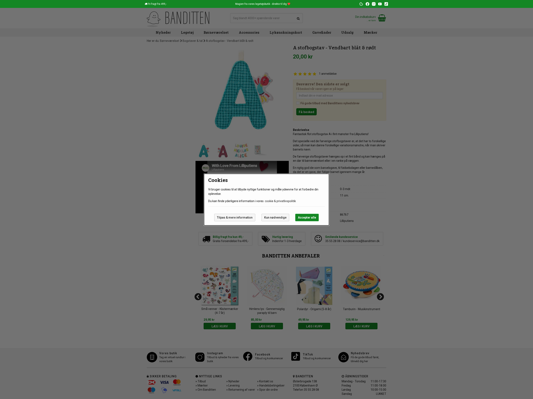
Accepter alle (307, 217)
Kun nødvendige (275, 217)
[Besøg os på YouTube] (380, 4)
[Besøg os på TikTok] (386, 4)
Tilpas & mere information (235, 217)
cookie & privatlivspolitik (280, 201)
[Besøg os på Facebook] (367, 4)
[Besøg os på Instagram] (374, 4)
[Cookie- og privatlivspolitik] (361, 4)
